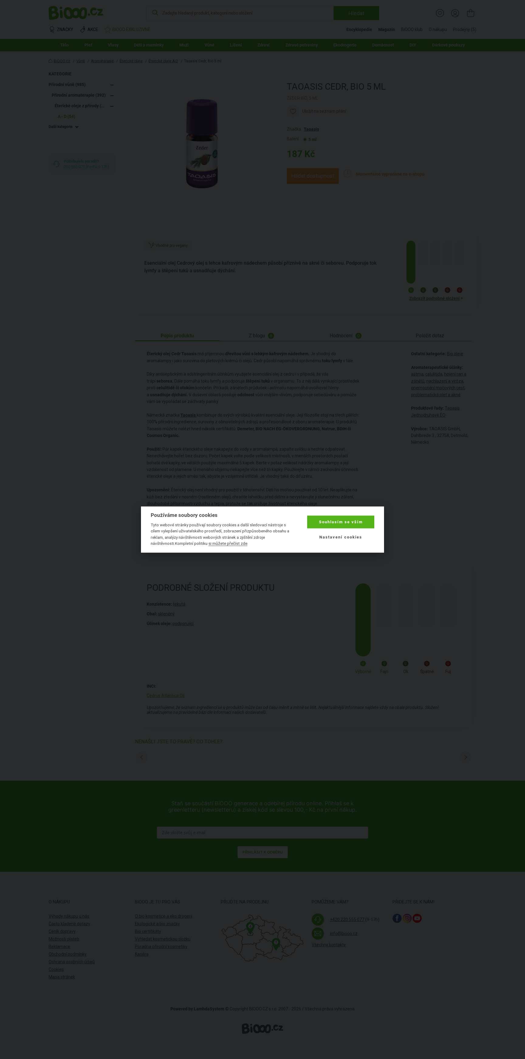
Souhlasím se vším (341, 522)
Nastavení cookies (340, 537)
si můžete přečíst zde (227, 543)
